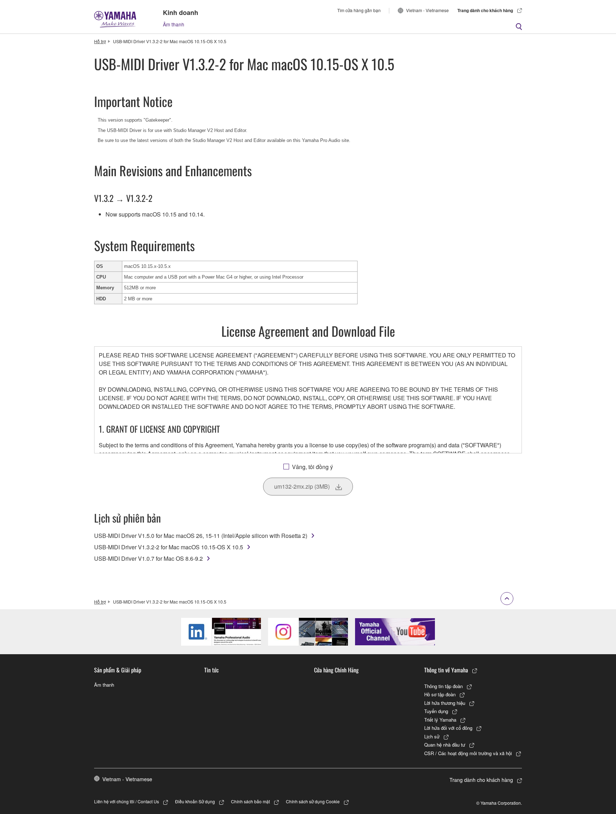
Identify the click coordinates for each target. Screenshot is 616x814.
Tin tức (211, 670)
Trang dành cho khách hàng (485, 10)
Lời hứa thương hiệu (444, 702)
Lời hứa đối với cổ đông (448, 727)
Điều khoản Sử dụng (195, 801)
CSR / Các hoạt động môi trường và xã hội (468, 753)
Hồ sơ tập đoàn (440, 694)
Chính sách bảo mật (250, 801)
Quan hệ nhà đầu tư (444, 744)
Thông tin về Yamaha (446, 670)
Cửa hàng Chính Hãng (336, 670)
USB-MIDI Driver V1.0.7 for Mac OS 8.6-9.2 (148, 558)
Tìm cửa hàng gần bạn (359, 10)
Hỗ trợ (100, 41)
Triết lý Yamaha (440, 719)
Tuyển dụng (436, 711)
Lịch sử (432, 736)
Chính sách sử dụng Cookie (313, 801)
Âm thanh (173, 24)
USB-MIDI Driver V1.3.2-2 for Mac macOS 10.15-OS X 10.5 (168, 547)
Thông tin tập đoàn (443, 686)
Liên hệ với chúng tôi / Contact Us (126, 801)
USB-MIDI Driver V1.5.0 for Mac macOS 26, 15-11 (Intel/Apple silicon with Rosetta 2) (200, 535)
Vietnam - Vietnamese (427, 10)
